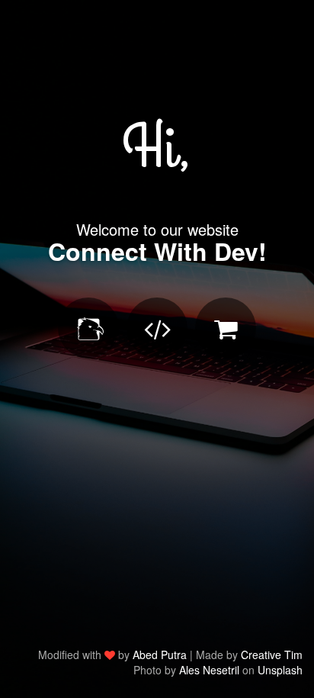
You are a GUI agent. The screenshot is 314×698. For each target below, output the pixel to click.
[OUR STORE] (225, 328)
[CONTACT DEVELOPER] (157, 328)
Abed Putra (160, 654)
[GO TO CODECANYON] (88, 328)
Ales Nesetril (209, 669)
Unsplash (280, 669)
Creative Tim (272, 654)
